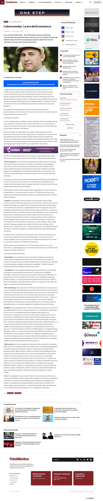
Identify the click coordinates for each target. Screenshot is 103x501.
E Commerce (10, 393)
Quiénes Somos (13, 475)
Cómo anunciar (13, 480)
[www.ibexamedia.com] (91, 271)
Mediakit (12, 484)
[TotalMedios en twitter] (81, 459)
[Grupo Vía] (91, 289)
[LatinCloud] (91, 352)
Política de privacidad (14, 491)
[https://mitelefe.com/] (91, 74)
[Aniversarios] (91, 137)
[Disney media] (91, 57)
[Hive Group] (91, 262)
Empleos (78, 2)
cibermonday (18, 393)
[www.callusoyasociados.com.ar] (91, 361)
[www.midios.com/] (91, 24)
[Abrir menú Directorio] (63, 2)
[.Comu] (91, 182)
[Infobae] (91, 107)
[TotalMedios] (22, 459)
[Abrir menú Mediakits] (36, 2)
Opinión (6, 21)
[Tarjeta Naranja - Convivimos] (91, 343)
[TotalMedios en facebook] (77, 459)
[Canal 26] (91, 199)
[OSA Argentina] (42, 12)
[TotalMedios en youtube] (87, 459)
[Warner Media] (91, 166)
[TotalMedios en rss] (91, 459)
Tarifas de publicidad (44, 2)
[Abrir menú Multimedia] (74, 2)
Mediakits (32, 2)
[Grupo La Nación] (91, 91)
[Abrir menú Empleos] (83, 2)
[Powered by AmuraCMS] (89, 498)
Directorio (58, 2)
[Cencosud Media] (91, 41)
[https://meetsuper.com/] (91, 280)
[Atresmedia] (91, 215)
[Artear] (91, 298)
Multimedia (68, 2)
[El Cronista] (91, 316)
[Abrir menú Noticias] (27, 2)
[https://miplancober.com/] (31, 149)
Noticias (22, 2)
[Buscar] (90, 2)
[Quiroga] (91, 334)
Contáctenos (13, 482)
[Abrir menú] (2, 2)
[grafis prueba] (91, 12)
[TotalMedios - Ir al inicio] (11, 2)
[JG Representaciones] (91, 249)
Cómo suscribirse (14, 478)
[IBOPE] (31, 83)
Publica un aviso (70, 124)
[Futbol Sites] (91, 232)
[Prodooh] (91, 307)
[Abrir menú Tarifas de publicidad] (53, 2)
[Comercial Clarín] (91, 325)
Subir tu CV (70, 128)
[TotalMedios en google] (84, 459)
